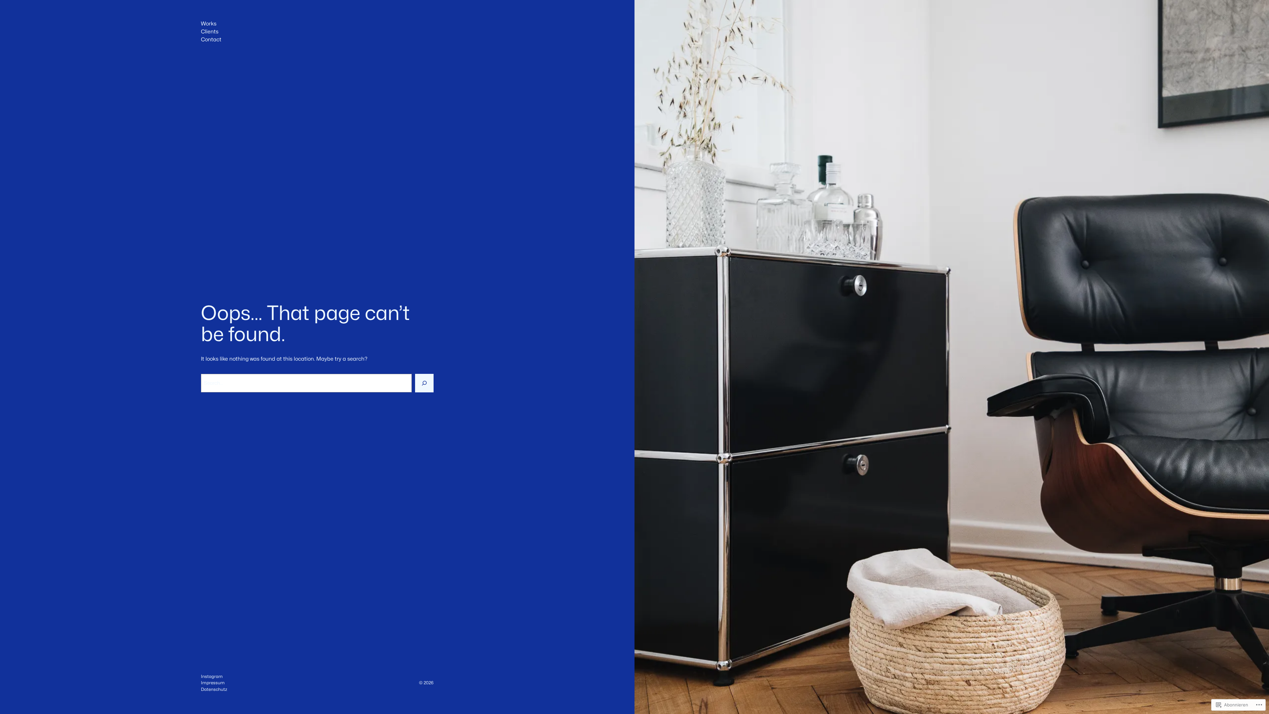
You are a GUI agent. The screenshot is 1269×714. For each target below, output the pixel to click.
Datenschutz (214, 689)
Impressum (213, 682)
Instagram (212, 676)
